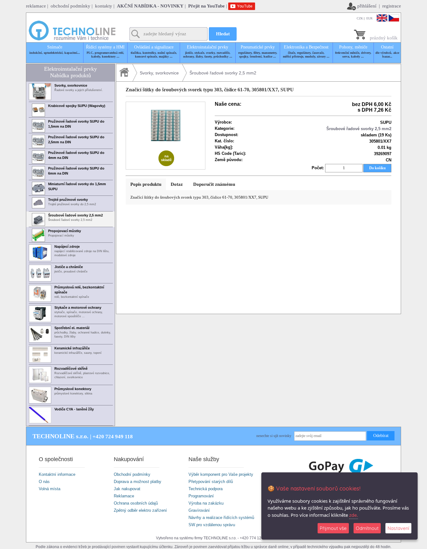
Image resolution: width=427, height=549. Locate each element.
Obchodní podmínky (132, 474)
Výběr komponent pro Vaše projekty (220, 474)
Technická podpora (205, 488)
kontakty (103, 5)
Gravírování (199, 510)
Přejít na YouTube (206, 5)
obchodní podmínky (70, 5)
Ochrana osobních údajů (136, 503)
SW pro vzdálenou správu (211, 524)
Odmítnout (367, 528)
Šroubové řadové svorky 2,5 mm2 (222, 72)
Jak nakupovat (127, 488)
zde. (353, 515)
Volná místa (49, 488)
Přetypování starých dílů (210, 481)
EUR (369, 18)
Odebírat (381, 435)
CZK (360, 18)
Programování (201, 496)
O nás (44, 481)
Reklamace (124, 496)
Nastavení (398, 528)
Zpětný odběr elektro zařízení (140, 510)
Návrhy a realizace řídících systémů (221, 517)
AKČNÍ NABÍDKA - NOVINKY (150, 5)
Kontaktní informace (57, 474)
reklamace (36, 5)
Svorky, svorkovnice (159, 72)
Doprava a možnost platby (137, 481)
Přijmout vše (333, 528)
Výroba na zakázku (206, 503)
